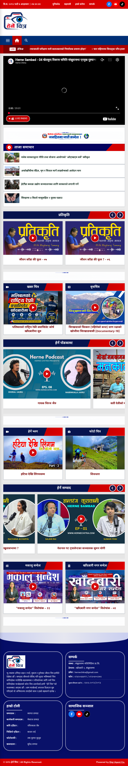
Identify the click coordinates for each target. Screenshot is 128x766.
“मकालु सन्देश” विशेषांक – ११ (33, 608)
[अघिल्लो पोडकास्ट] (112, 343)
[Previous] (112, 215)
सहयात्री (67, 4)
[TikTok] (122, 4)
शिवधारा (95, 474)
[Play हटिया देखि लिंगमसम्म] (33, 453)
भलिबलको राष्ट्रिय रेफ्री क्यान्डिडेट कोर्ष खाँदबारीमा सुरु (33, 329)
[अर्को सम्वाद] (120, 488)
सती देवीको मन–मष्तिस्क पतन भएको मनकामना (47, 403)
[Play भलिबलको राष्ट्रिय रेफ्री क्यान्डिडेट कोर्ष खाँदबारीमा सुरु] (33, 308)
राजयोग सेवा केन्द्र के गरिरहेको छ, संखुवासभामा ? (47, 548)
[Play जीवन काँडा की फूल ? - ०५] (95, 238)
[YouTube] (115, 4)
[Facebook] (109, 4)
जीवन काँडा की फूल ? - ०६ (33, 259)
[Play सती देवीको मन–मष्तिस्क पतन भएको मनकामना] (47, 374)
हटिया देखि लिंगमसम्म (33, 474)
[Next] (120, 215)
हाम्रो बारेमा (80, 4)
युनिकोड (56, 4)
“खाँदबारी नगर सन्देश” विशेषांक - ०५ (95, 608)
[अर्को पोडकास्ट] (120, 343)
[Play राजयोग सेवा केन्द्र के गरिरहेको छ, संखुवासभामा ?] (47, 519)
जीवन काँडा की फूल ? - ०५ (95, 259)
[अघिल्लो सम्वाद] (112, 488)
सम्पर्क (92, 4)
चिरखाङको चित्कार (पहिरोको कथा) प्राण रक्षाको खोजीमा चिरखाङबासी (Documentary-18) (95, 329)
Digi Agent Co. (117, 762)
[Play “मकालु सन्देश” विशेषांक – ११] (33, 587)
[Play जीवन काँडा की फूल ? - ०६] (33, 238)
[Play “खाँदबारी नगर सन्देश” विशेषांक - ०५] (95, 587)
